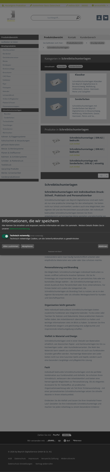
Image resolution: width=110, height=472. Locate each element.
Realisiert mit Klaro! (55, 251)
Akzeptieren (27, 246)
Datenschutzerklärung (20, 228)
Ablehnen (103, 246)
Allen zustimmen (10, 246)
